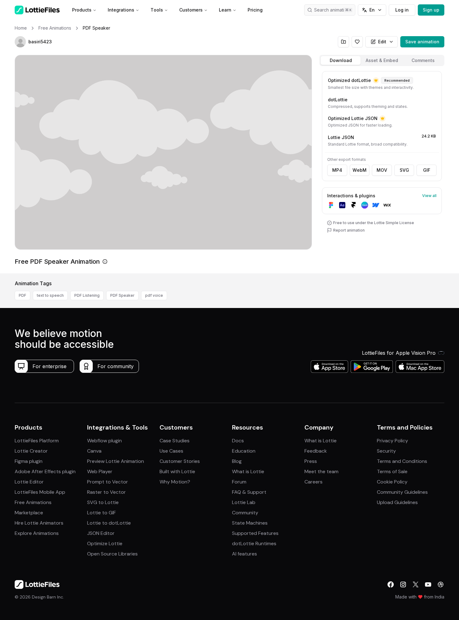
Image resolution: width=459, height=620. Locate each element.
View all (429, 195)
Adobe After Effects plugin (45, 471)
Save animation (422, 41)
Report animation (349, 230)
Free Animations (33, 502)
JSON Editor (101, 533)
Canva (94, 451)
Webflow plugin (104, 440)
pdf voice (154, 295)
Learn (225, 9)
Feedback (315, 451)
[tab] (341, 60)
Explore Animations (37, 533)
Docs (238, 440)
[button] (20, 41)
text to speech (50, 295)
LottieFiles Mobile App (40, 492)
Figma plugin (28, 461)
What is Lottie (248, 471)
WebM (360, 170)
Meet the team (321, 471)
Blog (237, 461)
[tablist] (381, 60)
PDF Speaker (122, 295)
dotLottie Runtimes (254, 543)
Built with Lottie (177, 471)
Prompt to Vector (107, 481)
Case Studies (175, 440)
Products (81, 9)
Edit (382, 41)
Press (310, 461)
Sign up (431, 9)
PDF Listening (87, 295)
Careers (313, 481)
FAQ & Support (249, 492)
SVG (404, 170)
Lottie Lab (243, 502)
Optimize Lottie (104, 543)
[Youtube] (428, 584)
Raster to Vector (106, 492)
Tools (157, 9)
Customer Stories (180, 461)
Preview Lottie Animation (115, 461)
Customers (191, 9)
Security (386, 451)
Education (243, 451)
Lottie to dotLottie (109, 523)
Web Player (99, 471)
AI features (244, 553)
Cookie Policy (392, 481)
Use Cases (171, 451)
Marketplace (29, 512)
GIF (426, 170)
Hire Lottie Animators (39, 523)
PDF (22, 295)
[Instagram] (403, 584)
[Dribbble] (440, 584)
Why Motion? (175, 481)
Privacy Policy (392, 440)
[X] (415, 584)
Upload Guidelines (397, 502)
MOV (382, 170)
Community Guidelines (402, 492)
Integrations (121, 9)
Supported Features (255, 533)
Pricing (255, 9)
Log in (402, 9)
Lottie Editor (29, 481)
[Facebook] (390, 584)
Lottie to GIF (101, 512)
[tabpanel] (381, 171)
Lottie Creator (31, 451)
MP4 (337, 170)
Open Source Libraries (112, 553)
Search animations (333, 9)
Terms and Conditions (402, 461)
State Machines (250, 523)
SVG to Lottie (103, 502)
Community (245, 512)
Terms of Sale (392, 471)
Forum (239, 481)
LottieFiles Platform (37, 440)
